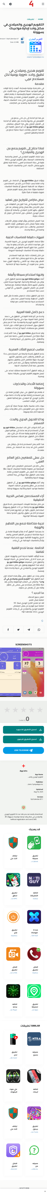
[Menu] (43, 4)
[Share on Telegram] (29, 629)
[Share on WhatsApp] (39, 629)
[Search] (4, 4)
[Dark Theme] (11, 4)
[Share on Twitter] (18, 629)
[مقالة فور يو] (23, 3)
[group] (33, 672)
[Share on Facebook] (8, 629)
